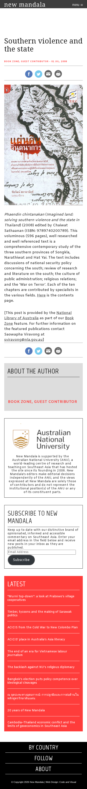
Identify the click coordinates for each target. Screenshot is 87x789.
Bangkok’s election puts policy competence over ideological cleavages (42, 681)
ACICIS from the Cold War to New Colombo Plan (42, 628)
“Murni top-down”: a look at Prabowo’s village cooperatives (40, 598)
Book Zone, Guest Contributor (26, 61)
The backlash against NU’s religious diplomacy (41, 667)
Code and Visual (67, 782)
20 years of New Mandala (26, 711)
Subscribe (21, 560)
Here (41, 295)
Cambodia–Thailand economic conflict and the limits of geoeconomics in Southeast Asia (41, 724)
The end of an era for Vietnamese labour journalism (37, 653)
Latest (16, 584)
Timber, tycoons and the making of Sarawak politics (39, 614)
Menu (76, 5)
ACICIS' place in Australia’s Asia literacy (36, 640)
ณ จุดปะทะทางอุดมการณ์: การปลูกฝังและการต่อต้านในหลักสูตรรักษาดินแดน (43, 697)
